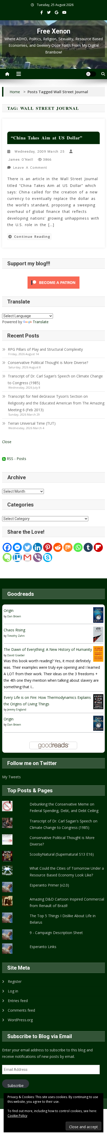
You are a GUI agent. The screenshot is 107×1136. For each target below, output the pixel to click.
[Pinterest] (47, 547)
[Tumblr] (88, 547)
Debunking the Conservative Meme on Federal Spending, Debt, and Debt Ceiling (64, 807)
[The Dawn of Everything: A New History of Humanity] (98, 653)
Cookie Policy (17, 1115)
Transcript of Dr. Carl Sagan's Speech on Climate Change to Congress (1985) (63, 824)
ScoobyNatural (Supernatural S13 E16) (62, 854)
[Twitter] (27, 547)
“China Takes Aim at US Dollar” (47, 137)
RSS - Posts (16, 458)
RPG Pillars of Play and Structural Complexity (45, 349)
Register (15, 981)
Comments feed (21, 1010)
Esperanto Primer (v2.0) (49, 885)
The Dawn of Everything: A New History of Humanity (48, 649)
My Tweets (11, 776)
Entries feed (18, 1000)
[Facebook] (7, 547)
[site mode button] (91, 74)
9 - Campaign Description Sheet (56, 932)
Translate (41, 321)
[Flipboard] (98, 547)
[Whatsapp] (78, 547)
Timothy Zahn (16, 636)
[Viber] (37, 557)
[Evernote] (7, 557)
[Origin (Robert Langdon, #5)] (98, 614)
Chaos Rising (14, 629)
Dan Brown (14, 616)
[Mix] (67, 547)
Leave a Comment (30, 168)
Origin (9, 610)
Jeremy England (16, 709)
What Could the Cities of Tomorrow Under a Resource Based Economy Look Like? (67, 871)
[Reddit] (57, 547)
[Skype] (47, 557)
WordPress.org (20, 1019)
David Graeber (16, 655)
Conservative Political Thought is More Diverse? (48, 362)
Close (6, 441)
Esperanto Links (43, 946)
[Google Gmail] (27, 557)
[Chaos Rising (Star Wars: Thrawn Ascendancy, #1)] (98, 634)
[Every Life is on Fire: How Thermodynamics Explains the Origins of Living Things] (98, 701)
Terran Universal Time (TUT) (32, 423)
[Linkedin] (37, 547)
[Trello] (17, 557)
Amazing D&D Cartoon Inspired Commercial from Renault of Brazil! (67, 902)
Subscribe (16, 1085)
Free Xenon (53, 31)
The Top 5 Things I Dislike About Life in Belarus (63, 919)
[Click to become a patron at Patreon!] (53, 282)
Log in (13, 991)
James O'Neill (20, 159)
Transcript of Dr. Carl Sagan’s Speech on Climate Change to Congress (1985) (55, 379)
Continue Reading (32, 236)
